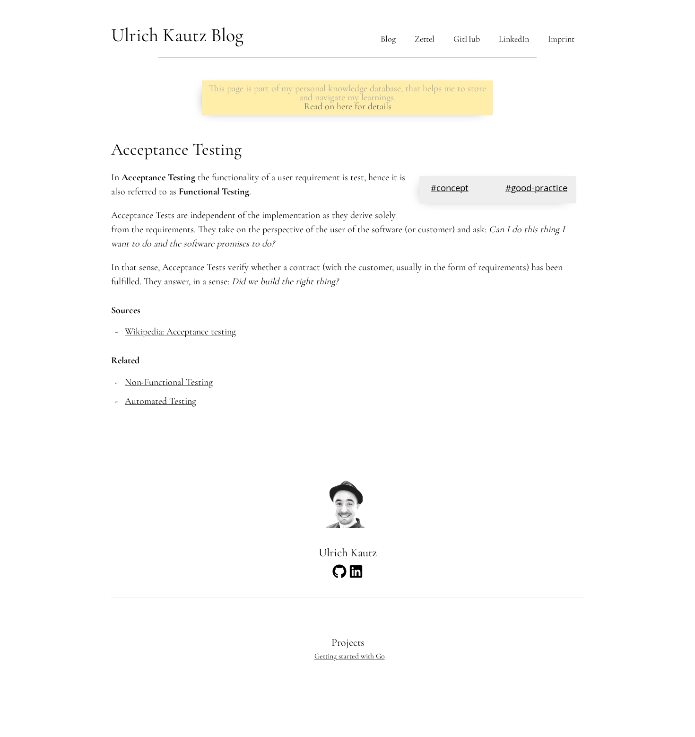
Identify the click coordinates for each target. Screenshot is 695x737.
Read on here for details (347, 106)
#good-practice (536, 189)
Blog (388, 39)
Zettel (424, 39)
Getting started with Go (349, 656)
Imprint (561, 39)
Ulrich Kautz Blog (177, 35)
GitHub (466, 39)
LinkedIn (514, 39)
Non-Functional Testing (169, 382)
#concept (450, 189)
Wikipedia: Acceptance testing (180, 331)
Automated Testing (160, 401)
